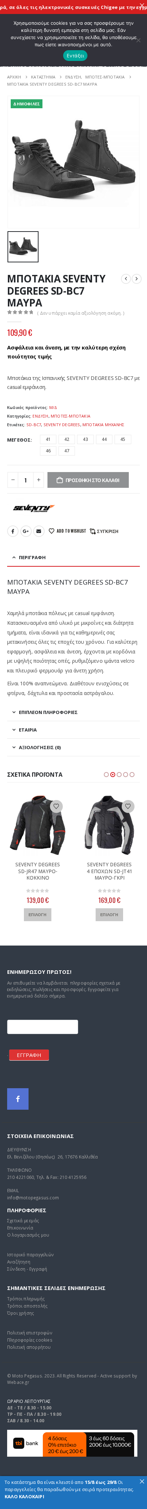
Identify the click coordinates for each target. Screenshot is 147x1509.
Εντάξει (75, 55)
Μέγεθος (19, 440)
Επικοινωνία (20, 1227)
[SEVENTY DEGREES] (34, 508)
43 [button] (85, 439)
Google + (26, 531)
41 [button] (48, 439)
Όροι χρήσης (20, 1313)
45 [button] (122, 439)
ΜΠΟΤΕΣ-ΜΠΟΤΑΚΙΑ (70, 416)
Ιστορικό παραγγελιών (30, 1254)
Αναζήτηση (18, 1262)
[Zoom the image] (72, 1433)
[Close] (142, 5)
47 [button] (66, 451)
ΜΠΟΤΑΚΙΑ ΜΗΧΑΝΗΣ (103, 424)
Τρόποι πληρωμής (26, 1298)
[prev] (126, 279)
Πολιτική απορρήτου (29, 1347)
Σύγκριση (107, 531)
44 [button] (104, 439)
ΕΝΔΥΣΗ (40, 416)
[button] (106, 774)
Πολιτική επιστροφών (29, 1333)
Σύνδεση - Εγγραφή (27, 1269)
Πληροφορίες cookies (29, 1340)
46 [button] (48, 451)
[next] (137, 279)
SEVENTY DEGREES (62, 424)
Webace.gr (18, 1382)
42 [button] (66, 439)
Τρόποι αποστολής (27, 1306)
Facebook (13, 531)
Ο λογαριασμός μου (28, 1235)
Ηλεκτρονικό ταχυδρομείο (39, 531)
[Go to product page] (37, 825)
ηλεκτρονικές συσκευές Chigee (70, 7)
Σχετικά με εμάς (23, 1220)
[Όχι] (138, 40)
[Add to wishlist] (56, 806)
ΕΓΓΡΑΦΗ (29, 1054)
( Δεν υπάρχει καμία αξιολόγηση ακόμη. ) (80, 313)
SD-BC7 (33, 424)
